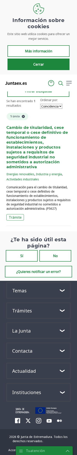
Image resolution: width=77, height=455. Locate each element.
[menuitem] (17, 420)
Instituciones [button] (26, 392)
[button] (51, 83)
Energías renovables (20, 174)
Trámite (15, 217)
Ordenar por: (49, 100)
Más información (38, 51)
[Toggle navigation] (33, 83)
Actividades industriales (22, 179)
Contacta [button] (22, 351)
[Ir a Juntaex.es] (14, 83)
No (55, 255)
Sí (21, 255)
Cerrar (38, 64)
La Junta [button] (21, 330)
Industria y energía (49, 174)
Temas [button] (19, 290)
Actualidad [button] (24, 371)
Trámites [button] (22, 310)
